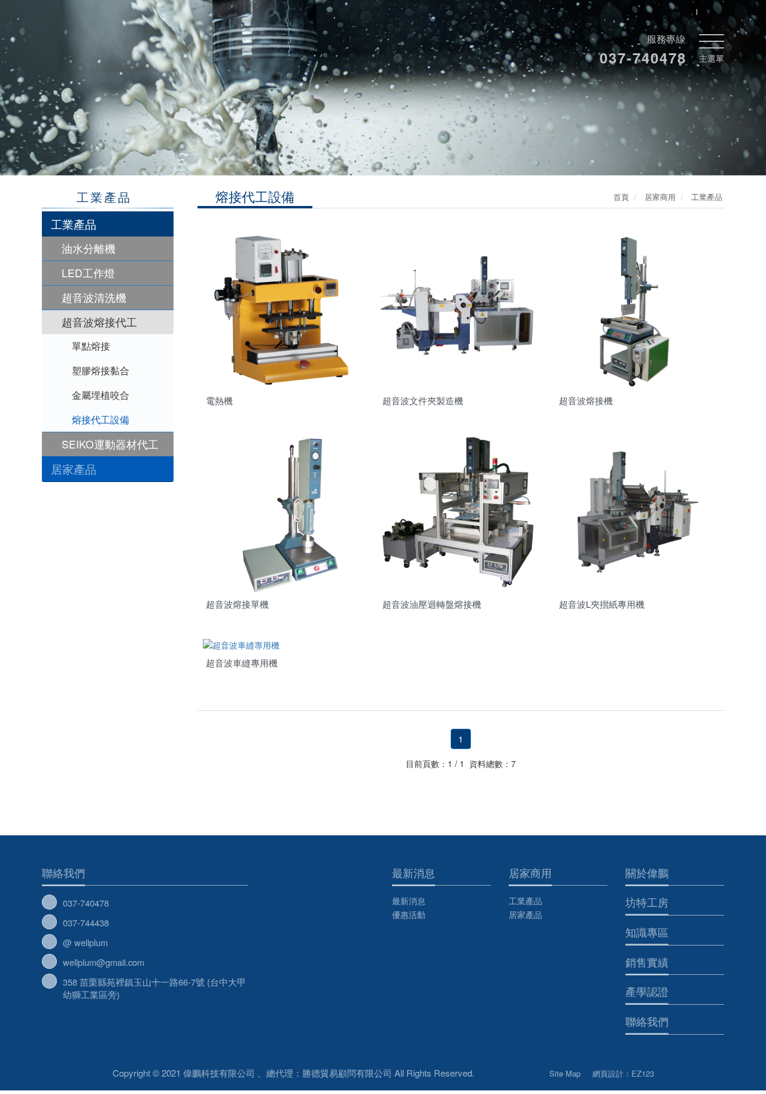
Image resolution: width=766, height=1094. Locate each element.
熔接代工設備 (100, 419)
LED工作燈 (88, 272)
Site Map (564, 1073)
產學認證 (646, 991)
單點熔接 (91, 346)
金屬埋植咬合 (100, 395)
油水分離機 (88, 248)
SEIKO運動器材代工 (110, 444)
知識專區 (646, 932)
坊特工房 (646, 902)
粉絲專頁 (512, 1071)
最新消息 (413, 872)
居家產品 (73, 468)
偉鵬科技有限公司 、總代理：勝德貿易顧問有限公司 (157, 41)
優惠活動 (408, 914)
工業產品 (73, 224)
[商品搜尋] (684, 11)
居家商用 (530, 872)
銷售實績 (646, 961)
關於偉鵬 (646, 872)
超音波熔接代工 (99, 321)
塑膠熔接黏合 (100, 370)
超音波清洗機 (94, 297)
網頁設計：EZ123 (623, 1073)
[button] (80, 96)
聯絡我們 (63, 872)
